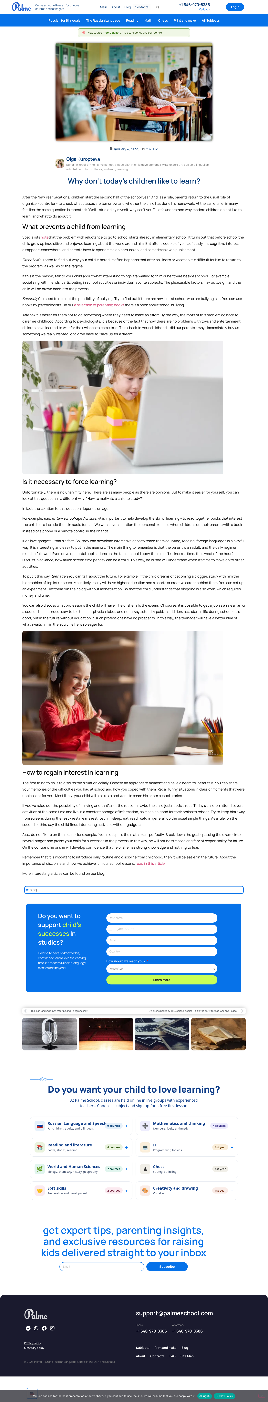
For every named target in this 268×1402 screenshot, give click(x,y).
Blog (127, 7)
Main (103, 7)
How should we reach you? (126, 961)
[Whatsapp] (36, 1328)
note (45, 237)
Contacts (141, 7)
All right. (204, 1395)
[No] (261, 1396)
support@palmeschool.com (174, 1313)
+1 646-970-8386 (194, 4)
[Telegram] (28, 1328)
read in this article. (151, 863)
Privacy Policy (32, 1343)
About (115, 7)
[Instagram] (52, 1328)
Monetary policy (34, 1348)
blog (33, 889)
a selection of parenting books (99, 305)
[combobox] (111, 929)
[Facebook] (44, 1328)
